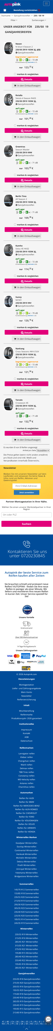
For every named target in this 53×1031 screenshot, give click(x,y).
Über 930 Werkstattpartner (26, 637)
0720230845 (33, 556)
